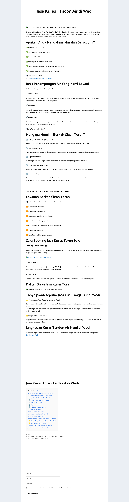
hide (37, 391)
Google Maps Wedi (32, 335)
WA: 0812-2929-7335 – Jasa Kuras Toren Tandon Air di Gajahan (46, 436)
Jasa (29, 434)
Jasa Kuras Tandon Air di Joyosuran (38, 438)
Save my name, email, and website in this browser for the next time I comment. (52, 488)
